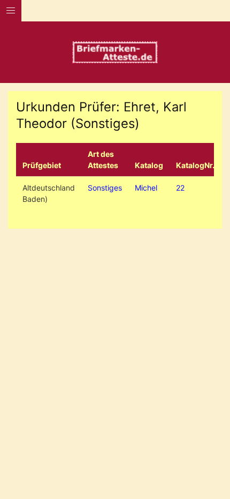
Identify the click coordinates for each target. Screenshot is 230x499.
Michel (146, 187)
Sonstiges (105, 187)
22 (180, 187)
